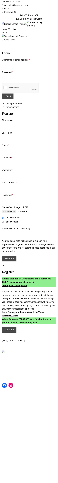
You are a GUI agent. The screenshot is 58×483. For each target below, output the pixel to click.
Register (9, 259)
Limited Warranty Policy (13, 434)
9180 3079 (24, 319)
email (37, 361)
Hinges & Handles (11, 410)
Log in (8, 96)
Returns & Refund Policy (14, 458)
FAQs (4, 442)
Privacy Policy (9, 419)
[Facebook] (4, 385)
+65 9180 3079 (13, 2)
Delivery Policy (9, 447)
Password (7, 72)
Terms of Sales (9, 429)
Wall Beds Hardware (12, 395)
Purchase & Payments (12, 452)
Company (7, 158)
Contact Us (7, 463)
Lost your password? (12, 103)
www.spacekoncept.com (14, 285)
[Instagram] (10, 385)
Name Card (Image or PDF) (16, 207)
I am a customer (12, 217)
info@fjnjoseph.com (18, 5)
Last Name (7, 133)
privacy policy (8, 251)
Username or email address (16, 60)
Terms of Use (8, 424)
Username (7, 170)
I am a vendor (11, 222)
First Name (7, 120)
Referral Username (16, 228)
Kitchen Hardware (10, 405)
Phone (5, 145)
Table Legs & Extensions (14, 400)
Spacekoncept (26, 466)
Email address (9, 182)
